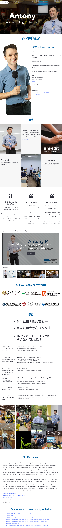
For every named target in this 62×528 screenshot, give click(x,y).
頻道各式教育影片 (33, 352)
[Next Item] (60, 427)
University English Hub (24, 352)
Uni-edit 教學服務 (36, 94)
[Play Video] (9, 273)
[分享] (55, 231)
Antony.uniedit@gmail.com (38, 77)
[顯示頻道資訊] (58, 231)
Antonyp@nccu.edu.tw (37, 79)
